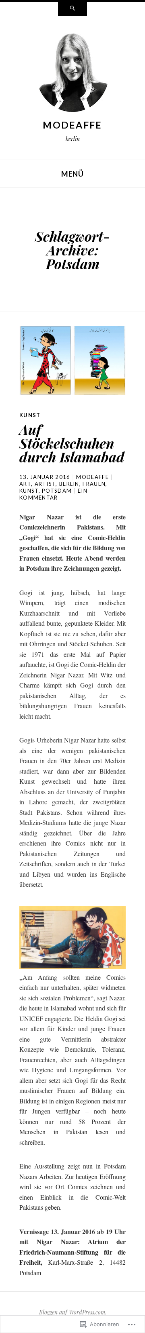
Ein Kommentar (53, 494)
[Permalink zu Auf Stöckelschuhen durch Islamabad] (72, 360)
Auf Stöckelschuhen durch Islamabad (71, 443)
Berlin (69, 484)
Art (25, 484)
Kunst (30, 415)
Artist (45, 484)
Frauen (94, 484)
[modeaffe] (72, 73)
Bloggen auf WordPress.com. (72, 1312)
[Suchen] (72, 9)
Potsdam (57, 490)
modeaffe (72, 125)
